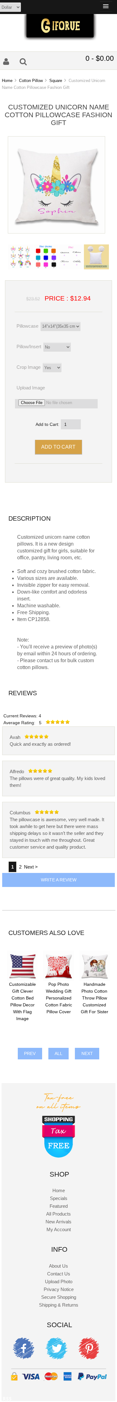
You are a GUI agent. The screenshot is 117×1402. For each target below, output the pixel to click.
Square (55, 80)
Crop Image (29, 367)
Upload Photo (58, 1281)
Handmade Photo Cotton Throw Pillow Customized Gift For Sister (94, 998)
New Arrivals (58, 1221)
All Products (58, 1214)
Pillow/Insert (29, 346)
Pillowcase (27, 326)
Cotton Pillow (31, 80)
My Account (58, 1229)
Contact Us (58, 1273)
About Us (58, 1266)
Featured (59, 1206)
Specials (58, 1198)
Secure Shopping (58, 1297)
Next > (31, 867)
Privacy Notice (59, 1289)
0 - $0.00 (99, 58)
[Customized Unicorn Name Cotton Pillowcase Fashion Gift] (56, 231)
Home (7, 80)
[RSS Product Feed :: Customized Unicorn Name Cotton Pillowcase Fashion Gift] (7, 1399)
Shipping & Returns (58, 1305)
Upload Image (31, 387)
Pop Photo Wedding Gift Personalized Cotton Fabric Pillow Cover (58, 998)
